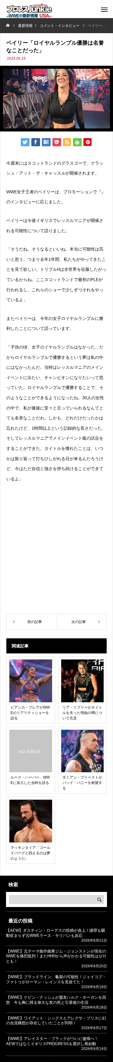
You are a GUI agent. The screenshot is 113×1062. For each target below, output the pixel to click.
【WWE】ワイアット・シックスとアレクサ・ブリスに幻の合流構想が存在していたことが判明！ (56, 1021)
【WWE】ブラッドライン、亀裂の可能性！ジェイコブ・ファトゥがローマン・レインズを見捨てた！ (56, 979)
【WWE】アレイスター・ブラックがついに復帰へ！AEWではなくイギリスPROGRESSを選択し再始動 (52, 1041)
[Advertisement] (56, 548)
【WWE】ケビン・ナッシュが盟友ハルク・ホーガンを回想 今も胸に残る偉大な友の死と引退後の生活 (56, 1000)
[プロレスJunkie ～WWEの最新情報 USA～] (29, 10)
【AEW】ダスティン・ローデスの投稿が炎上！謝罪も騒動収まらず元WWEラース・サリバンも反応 (55, 933)
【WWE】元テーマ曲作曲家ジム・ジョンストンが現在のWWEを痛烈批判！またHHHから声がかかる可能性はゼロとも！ (56, 956)
